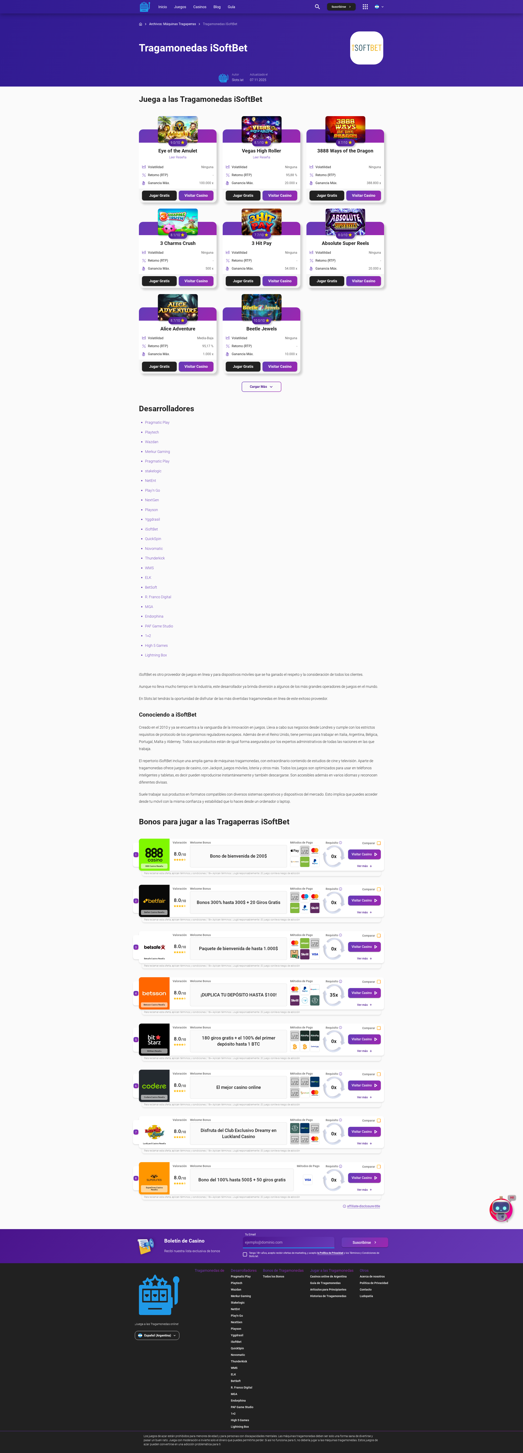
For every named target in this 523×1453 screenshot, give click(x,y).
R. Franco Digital (158, 597)
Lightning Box (156, 655)
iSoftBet (151, 529)
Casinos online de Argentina (328, 1276)
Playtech (152, 432)
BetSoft (151, 587)
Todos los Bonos (273, 1276)
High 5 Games (156, 645)
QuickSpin (153, 539)
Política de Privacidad (374, 1283)
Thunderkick (155, 558)
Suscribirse (362, 1242)
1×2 (148, 636)
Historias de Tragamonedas (328, 1296)
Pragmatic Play (157, 422)
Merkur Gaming (157, 451)
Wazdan (151, 442)
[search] (317, 6)
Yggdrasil (152, 519)
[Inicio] (140, 24)
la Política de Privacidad (330, 1253)
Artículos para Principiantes (328, 1289)
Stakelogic (238, 1302)
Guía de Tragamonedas (325, 1283)
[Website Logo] (159, 1295)
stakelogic (153, 471)
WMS (149, 568)
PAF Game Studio (159, 626)
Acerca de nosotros (372, 1276)
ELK (148, 577)
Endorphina (154, 616)
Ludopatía (366, 1296)
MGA (149, 607)
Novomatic (154, 548)
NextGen (152, 500)
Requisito (332, 842)
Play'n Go (152, 490)
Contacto (366, 1289)
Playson (151, 510)
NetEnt (150, 480)
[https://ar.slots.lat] (145, 7)
